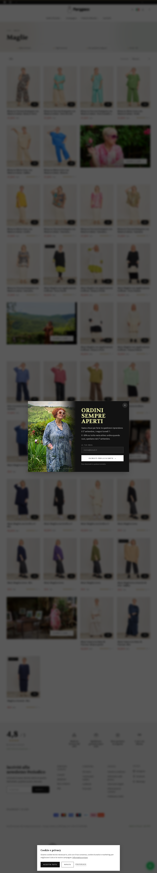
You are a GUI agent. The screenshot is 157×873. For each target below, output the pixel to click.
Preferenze (81, 864)
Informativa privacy (80, 857)
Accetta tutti (50, 865)
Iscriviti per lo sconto (102, 458)
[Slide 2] (46, 468)
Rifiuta (67, 865)
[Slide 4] (68, 468)
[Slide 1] (36, 468)
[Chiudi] (124, 405)
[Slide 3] (57, 468)
